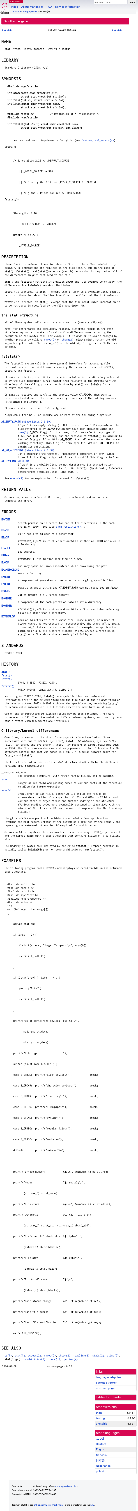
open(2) (23, 432)
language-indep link (108, 1377)
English (100, 1449)
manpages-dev (30, 11)
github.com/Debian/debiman (48, 1505)
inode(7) (54, 1359)
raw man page (105, 1388)
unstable (16, 11)
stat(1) (20, 1355)
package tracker (106, 1382)
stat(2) (7, 29)
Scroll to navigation (16, 21)
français (101, 1455)
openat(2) (16, 478)
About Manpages (32, 6)
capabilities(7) (34, 1359)
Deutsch (101, 1444)
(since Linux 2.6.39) (26, 421)
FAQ (49, 6)
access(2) (34, 1355)
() (5, 671)
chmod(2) (50, 339)
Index (14, 6)
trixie (99, 1412)
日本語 (100, 1460)
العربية (100, 1438)
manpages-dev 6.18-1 (66, 1486)
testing (100, 1418)
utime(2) (113, 1355)
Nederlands (103, 1465)
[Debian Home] (4, 7)
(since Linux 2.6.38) (27, 450)
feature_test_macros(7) (98, 140)
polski (100, 1471)
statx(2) (98, 1355)
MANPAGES (16, 1)
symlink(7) (70, 1359)
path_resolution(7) (69, 526)
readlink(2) (81, 1355)
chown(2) (67, 339)
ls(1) (8, 1355)
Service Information (67, 6)
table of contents (108, 1397)
